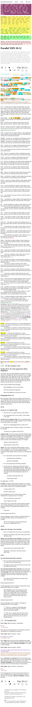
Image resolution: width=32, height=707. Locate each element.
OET (2, 4)
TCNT (9, 7)
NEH (5, 23)
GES (24, 23)
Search (2, 14)
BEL (10, 26)
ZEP (16, 21)
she (11, 118)
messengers (17, 77)
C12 (11, 37)
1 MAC (17, 26)
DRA (10, 8)
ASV (6, 8)
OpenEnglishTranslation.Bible (12, 702)
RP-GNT (3, 342)
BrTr (20, 11)
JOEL (5, 21)
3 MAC (26, 26)
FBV (5, 7)
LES (27, 23)
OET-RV (7, 4)
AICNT (6, 6)
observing (12, 83)
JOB (29, 17)
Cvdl (23, 10)
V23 (30, 43)
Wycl (2, 11)
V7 (19, 41)
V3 (10, 41)
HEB (10, 32)
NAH (9, 22)
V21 (24, 43)
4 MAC (2, 28)
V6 (17, 41)
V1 (6, 41)
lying (17, 80)
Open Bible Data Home (6, 2)
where (2, 80)
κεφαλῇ (16, 90)
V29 (16, 44)
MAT (15, 28)
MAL (17, 23)
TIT (21, 30)
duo (11, 92)
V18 (16, 43)
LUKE (19, 28)
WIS (20, 25)
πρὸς (11, 90)
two (13, 77)
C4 (16, 36)
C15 (21, 37)
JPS (26, 7)
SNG (2, 21)
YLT (13, 8)
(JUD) (16, 32)
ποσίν (28, 90)
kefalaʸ (9, 94)
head (10, 79)
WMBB (21, 6)
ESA (17, 25)
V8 (21, 41)
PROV (22, 19)
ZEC (13, 23)
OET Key (28, 2)
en (17, 92)
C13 (14, 37)
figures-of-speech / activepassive (15, 666)
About (16, 2)
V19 (18, 43)
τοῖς (26, 90)
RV (20, 8)
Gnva (19, 10)
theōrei (8, 92)
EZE (21, 22)
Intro (5, 36)
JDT (14, 25)
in (23, 83)
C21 (8, 39)
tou (4, 95)
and (7, 83)
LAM (27, 21)
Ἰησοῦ (15, 91)
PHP (13, 30)
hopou (25, 94)
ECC (26, 19)
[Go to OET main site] (6, 701)
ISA (13, 21)
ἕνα (9, 90)
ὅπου (2, 91)
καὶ (7, 88)
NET (25, 6)
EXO (13, 17)
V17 (13, 43)
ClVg (2, 296)
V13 (2, 43)
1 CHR (13, 19)
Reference (19, 13)
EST (2, 23)
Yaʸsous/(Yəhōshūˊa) (6, 86)
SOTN (2, 366)
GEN (9, 17)
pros (4, 94)
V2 (8, 41)
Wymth (2, 8)
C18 (2, 39)
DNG (5, 25)
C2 (11, 36)
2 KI (9, 19)
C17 (28, 37)
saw (13, 118)
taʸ (6, 94)
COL (2, 30)
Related (25, 11)
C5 (19, 36)
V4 (13, 41)
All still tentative (28, 75)
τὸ (7, 91)
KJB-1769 (3, 10)
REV (20, 33)
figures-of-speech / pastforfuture (15, 623)
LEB (16, 7)
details (20, 696)
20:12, (2, 130)
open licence (20, 694)
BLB (2, 6)
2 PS (8, 25)
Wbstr (27, 8)
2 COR (23, 29)
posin (21, 94)
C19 (5, 39)
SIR (23, 25)
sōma (2, 95)
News (21, 2)
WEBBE (15, 6)
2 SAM (19, 18)
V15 (7, 43)
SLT (23, 8)
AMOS (27, 18)
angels (18, 118)
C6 (22, 36)
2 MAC (22, 26)
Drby (17, 8)
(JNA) (4, 22)
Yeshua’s (6, 80)
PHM (5, 30)
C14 (18, 37)
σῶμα (9, 91)
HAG (9, 23)
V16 (10, 43)
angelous (14, 92)
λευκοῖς (22, 88)
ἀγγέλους (16, 88)
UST (21, 4)
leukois (20, 92)
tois (19, 94)
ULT (17, 4)
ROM (27, 29)
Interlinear (13, 13)
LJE (1, 26)
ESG (1, 25)
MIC (10, 21)
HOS (2, 19)
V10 (26, 41)
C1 (8, 36)
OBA (13, 22)
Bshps (14, 10)
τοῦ (12, 91)
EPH (9, 30)
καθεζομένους (4, 90)
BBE (20, 7)
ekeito (28, 94)
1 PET (24, 30)
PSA (23, 18)
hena (2, 94)
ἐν (19, 88)
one (1, 84)
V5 (15, 41)
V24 (2, 44)
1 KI (5, 19)
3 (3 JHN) (14, 33)
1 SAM (14, 18)
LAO (21, 23)
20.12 (2, 304)
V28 (13, 44)
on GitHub (11, 694)
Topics (2, 13)
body (10, 80)
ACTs (24, 28)
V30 (18, 44)
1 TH (10, 29)
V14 (4, 43)
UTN (2, 620)
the (4, 84)
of (26, 84)
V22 (27, 43)
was (13, 86)
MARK (11, 28)
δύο (13, 88)
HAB (20, 21)
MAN (14, 26)
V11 (29, 41)
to (30, 94)
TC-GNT (3, 352)
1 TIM (17, 30)
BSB (25, 4)
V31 (21, 44)
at (3, 84)
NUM (21, 17)
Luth (2, 286)
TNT (26, 10)
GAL (6, 29)
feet (22, 79)
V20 (21, 43)
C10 (4, 37)
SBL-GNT (3, 333)
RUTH (9, 18)
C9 (1, 37)
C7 (24, 36)
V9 (24, 41)
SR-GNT (6, 11)
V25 (4, 44)
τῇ (13, 90)
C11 (8, 37)
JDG (5, 18)
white (26, 77)
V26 (7, 44)
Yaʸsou (8, 95)
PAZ (4, 26)
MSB (28, 4)
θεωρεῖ (10, 88)
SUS (7, 26)
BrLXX (16, 11)
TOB (11, 25)
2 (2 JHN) (5, 33)
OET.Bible (23, 702)
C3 (14, 36)
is (8, 83)
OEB (10, 6)
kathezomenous (26, 92)
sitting (29, 77)
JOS (2, 18)
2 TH (14, 29)
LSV (2, 7)
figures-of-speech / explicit (14, 634)
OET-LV (12, 4)
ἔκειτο (5, 91)
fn (15, 126)
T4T (13, 7)
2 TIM (6, 32)
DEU (25, 17)
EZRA (25, 22)
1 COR (18, 29)
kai (5, 92)
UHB (11, 11)
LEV (17, 17)
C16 (24, 37)
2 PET (2, 32)
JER (24, 21)
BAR (26, 25)
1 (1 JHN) (25, 32)
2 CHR (17, 19)
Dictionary (26, 13)
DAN (17, 22)
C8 (27, 36)
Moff (24, 7)
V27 (10, 44)
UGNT (2, 323)
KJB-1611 (9, 10)
